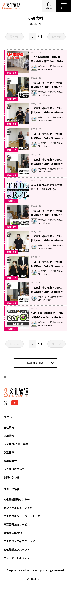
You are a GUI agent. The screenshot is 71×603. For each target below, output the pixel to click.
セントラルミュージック (18, 507)
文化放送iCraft (13, 533)
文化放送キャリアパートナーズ (22, 516)
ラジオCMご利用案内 (16, 444)
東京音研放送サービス (17, 524)
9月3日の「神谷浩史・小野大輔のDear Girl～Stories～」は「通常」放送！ (47, 317)
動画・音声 (12, 73)
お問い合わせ (11, 477)
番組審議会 (10, 460)
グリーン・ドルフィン (17, 558)
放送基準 (9, 452)
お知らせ (12, 201)
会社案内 (9, 427)
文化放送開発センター (17, 499)
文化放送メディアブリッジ (19, 541)
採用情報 (9, 435)
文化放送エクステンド (17, 549)
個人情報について (14, 469)
